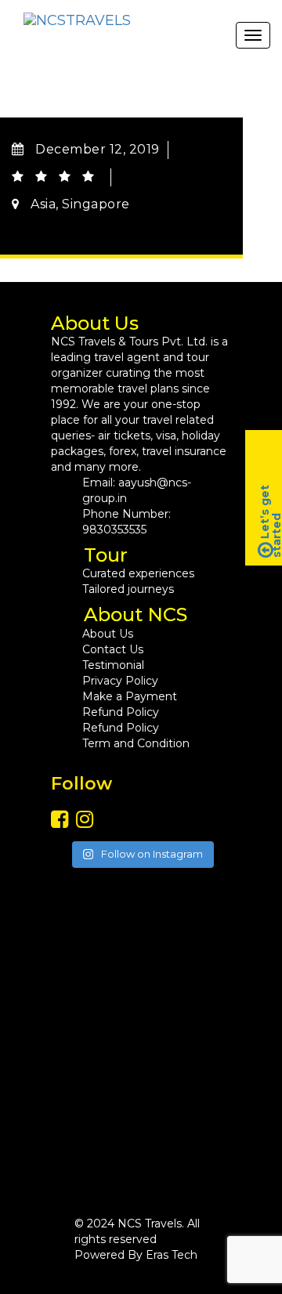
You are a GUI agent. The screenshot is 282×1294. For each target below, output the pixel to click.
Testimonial (113, 665)
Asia (43, 204)
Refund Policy (120, 712)
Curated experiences (138, 573)
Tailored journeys (128, 589)
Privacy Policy (120, 681)
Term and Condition (136, 743)
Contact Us (112, 649)
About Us (107, 634)
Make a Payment (129, 696)
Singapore (96, 204)
